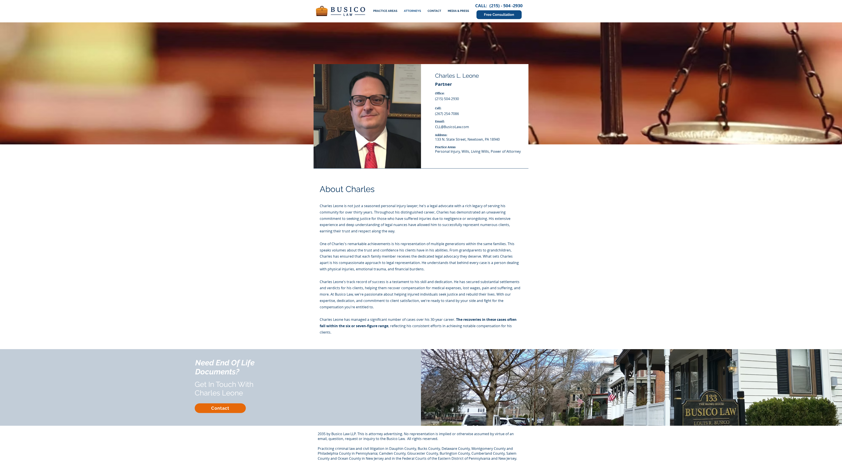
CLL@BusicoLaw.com (452, 126)
